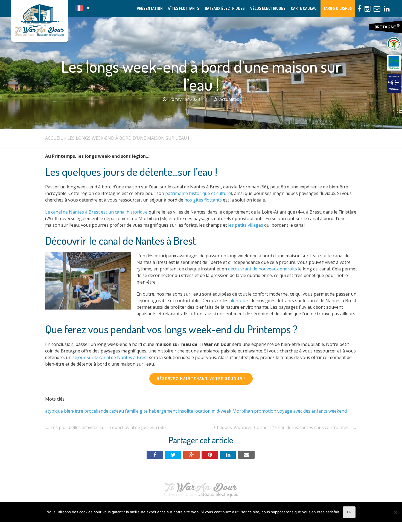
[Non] (395, 512)
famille (132, 411)
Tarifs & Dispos (337, 8)
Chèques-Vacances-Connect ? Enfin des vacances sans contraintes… (285, 427)
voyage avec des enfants (302, 411)
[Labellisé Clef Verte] (394, 63)
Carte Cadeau (304, 8)
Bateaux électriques (225, 8)
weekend (337, 411)
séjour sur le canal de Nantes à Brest (110, 357)
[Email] (246, 455)
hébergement (163, 411)
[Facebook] (155, 455)
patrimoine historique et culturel (198, 193)
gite (144, 411)
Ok (349, 512)
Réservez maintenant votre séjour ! (201, 378)
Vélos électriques (268, 8)
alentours (239, 301)
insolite (185, 411)
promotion (265, 411)
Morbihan (242, 411)
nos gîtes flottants (203, 200)
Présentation (150, 8)
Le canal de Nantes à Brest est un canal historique (96, 212)
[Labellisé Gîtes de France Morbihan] (394, 44)
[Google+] (191, 455)
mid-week (221, 411)
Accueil (54, 138)
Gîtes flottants (183, 8)
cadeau (116, 411)
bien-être (73, 411)
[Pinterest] (210, 455)
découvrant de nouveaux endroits (262, 269)
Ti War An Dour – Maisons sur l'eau (39, 21)
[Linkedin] (228, 455)
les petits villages (245, 225)
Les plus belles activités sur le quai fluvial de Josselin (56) (105, 427)
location (202, 411)
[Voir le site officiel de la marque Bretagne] (385, 27)
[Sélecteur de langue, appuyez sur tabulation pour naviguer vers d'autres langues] (82, 8)
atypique (54, 411)
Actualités (229, 99)
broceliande (96, 411)
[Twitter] (173, 455)
